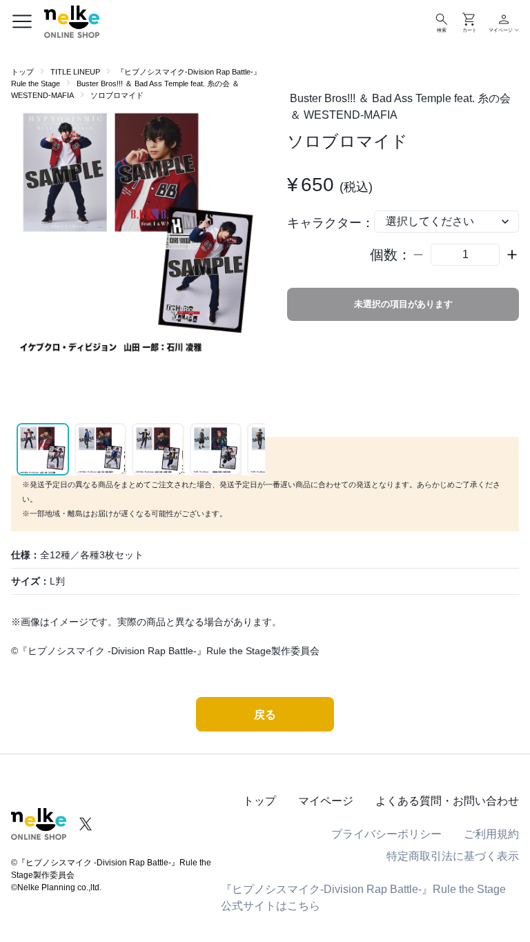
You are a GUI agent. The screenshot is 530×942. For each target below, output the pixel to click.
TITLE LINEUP (75, 72)
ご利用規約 (491, 834)
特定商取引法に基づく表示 (452, 856)
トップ (22, 72)
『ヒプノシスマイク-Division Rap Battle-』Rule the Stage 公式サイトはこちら (363, 897)
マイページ (325, 801)
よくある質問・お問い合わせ (447, 801)
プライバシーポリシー (386, 834)
